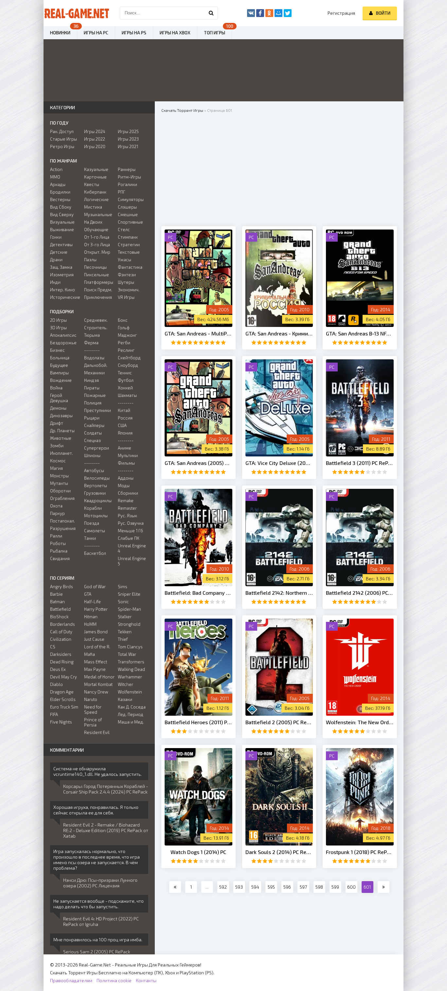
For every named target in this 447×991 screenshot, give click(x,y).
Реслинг (126, 350)
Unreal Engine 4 (132, 548)
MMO (55, 176)
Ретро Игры (62, 146)
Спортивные (130, 222)
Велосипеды (97, 478)
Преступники (97, 410)
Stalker (125, 616)
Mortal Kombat (98, 684)
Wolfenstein (130, 691)
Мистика (93, 207)
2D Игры (58, 320)
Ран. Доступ (62, 131)
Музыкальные (98, 214)
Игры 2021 (128, 146)
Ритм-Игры (129, 176)
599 (335, 887)
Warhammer (130, 676)
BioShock (59, 616)
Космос (58, 460)
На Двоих (93, 222)
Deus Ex (58, 669)
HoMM (90, 624)
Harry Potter (96, 609)
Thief (123, 639)
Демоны (58, 408)
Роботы (58, 543)
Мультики (128, 455)
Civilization (60, 639)
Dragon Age (62, 691)
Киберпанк (95, 192)
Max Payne (95, 669)
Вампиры (59, 372)
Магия (56, 468)
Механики (94, 372)
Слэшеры (127, 207)
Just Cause (94, 639)
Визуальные (62, 222)
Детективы (61, 244)
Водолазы (94, 357)
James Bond (96, 631)
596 (287, 887)
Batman (57, 601)
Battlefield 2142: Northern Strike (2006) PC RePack (279, 592)
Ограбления (62, 498)
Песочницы (95, 267)
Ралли (56, 535)
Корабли (93, 508)
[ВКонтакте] (251, 13)
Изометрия (62, 274)
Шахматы (127, 395)
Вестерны (60, 199)
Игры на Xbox (175, 32)
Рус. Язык (127, 515)
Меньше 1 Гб (130, 530)
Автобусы (94, 470)
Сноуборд (128, 365)
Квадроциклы (98, 500)
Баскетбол (95, 553)
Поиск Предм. (98, 289)
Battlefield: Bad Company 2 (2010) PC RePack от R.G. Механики (198, 592)
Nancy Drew (96, 691)
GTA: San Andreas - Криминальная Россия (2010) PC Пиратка (279, 333)
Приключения (98, 297)
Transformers (131, 661)
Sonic (123, 601)
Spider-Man (129, 609)
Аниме (124, 448)
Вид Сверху (62, 214)
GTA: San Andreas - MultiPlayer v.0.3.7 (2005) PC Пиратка (198, 333)
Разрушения (63, 528)
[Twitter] (288, 13)
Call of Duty (61, 631)
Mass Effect (95, 661)
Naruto (90, 699)
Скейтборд (129, 357)
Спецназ (92, 440)
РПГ (121, 192)
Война (56, 387)
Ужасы (124, 259)
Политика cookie (114, 980)
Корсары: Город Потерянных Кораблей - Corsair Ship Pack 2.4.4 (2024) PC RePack (105, 789)
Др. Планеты (62, 430)
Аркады (57, 184)
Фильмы (126, 463)
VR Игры (126, 297)
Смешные (128, 214)
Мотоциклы (96, 515)
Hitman (91, 616)
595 (271, 887)
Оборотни (60, 490)
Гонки (56, 237)
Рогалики (127, 184)
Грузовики (95, 493)
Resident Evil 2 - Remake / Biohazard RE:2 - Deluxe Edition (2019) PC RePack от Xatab (105, 830)
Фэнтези (127, 274)
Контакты (146, 980)
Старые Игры (63, 139)
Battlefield (60, 609)
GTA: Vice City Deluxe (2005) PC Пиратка (279, 463)
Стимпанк (128, 237)
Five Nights (61, 722)
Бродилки (60, 192)
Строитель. (95, 327)
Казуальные (96, 169)
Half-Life (92, 601)
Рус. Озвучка (131, 523)
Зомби (56, 445)
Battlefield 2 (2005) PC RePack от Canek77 (279, 722)
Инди (55, 282)
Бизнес (57, 350)
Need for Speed (92, 709)
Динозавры (61, 415)
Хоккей (125, 387)
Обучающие (96, 229)
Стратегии (129, 244)
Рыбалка (58, 551)
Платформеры (98, 282)
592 (223, 887)
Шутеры (126, 282)
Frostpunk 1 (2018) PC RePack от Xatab (360, 852)
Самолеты (94, 530)
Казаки (125, 699)
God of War (95, 586)
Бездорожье (63, 342)
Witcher (125, 684)
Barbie (56, 594)
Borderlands (62, 624)
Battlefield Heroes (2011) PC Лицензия (198, 722)
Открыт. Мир (97, 252)
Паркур (57, 513)
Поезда (91, 523)
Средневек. (96, 320)
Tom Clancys (130, 646)
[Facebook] (260, 13)
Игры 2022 (94, 139)
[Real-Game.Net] (76, 13)
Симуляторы (131, 199)
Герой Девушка (59, 398)
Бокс (123, 320)
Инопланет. (61, 453)
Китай (124, 410)
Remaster (127, 508)
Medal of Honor (99, 676)
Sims (122, 586)
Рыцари (91, 417)
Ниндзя (91, 380)
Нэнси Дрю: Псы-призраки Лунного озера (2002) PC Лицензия (100, 882)
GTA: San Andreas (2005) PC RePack (198, 463)
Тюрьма (92, 335)
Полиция (92, 402)
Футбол (126, 380)
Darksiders (60, 654)
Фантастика (130, 267)
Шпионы (92, 455)
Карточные (95, 176)
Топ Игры (214, 32)
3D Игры (58, 327)
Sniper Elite (129, 594)
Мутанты (59, 483)
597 (303, 887)
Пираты (91, 387)
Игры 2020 (94, 146)
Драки (56, 259)
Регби (124, 342)
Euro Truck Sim (64, 706)
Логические (96, 199)
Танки (90, 538)
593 (239, 887)
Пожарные (95, 395)
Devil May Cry (63, 676)
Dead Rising (62, 661)
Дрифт (56, 423)
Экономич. (128, 289)
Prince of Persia (93, 722)
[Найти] (211, 13)
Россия (125, 417)
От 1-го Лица (96, 237)
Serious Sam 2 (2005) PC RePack (96, 951)
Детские (58, 252)
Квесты (91, 184)
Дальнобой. (95, 365)
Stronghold (129, 624)
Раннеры (126, 169)
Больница (59, 357)
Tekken (125, 631)
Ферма (91, 342)
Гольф (124, 327)
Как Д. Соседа (132, 706)
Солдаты (93, 433)
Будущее (59, 365)
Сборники (128, 493)
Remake (126, 500)
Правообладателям (71, 980)
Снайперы (94, 425)
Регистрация (341, 13)
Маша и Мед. (131, 722)
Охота (56, 505)
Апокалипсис (63, 335)
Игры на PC (96, 32)
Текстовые (129, 252)
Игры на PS (134, 32)
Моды (124, 485)
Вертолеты (95, 485)
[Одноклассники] (269, 13)
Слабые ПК (128, 538)
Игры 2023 (128, 139)
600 (351, 887)
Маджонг (127, 335)
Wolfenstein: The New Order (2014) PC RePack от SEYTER (360, 722)
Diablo (56, 684)
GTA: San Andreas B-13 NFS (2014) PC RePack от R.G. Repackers (360, 333)
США (122, 425)
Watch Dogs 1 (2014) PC (198, 852)
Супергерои (96, 448)
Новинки (60, 32)
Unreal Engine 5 (132, 561)
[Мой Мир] (278, 13)
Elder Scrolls (63, 699)
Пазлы (90, 259)
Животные (60, 438)
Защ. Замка (61, 267)
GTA (87, 594)
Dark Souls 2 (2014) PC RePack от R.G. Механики (279, 852)
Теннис (125, 372)
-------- (92, 350)
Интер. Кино (62, 289)
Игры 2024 (94, 131)
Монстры (59, 475)
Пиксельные (96, 274)
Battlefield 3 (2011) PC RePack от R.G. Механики (360, 463)
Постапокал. (62, 520)
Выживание (62, 229)
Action (56, 169)
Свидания (60, 558)
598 (319, 887)
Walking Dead (131, 669)
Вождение (61, 380)
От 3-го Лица (97, 244)
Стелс (124, 229)
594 (255, 887)
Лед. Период (130, 714)
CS (52, 646)
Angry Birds (61, 586)
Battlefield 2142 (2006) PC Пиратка (360, 592)
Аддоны (126, 478)
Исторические (65, 297)
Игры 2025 (128, 131)
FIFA (54, 714)
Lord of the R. (97, 646)
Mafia (89, 654)
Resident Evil (97, 732)
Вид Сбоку (60, 207)
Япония (125, 433)
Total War (127, 654)
